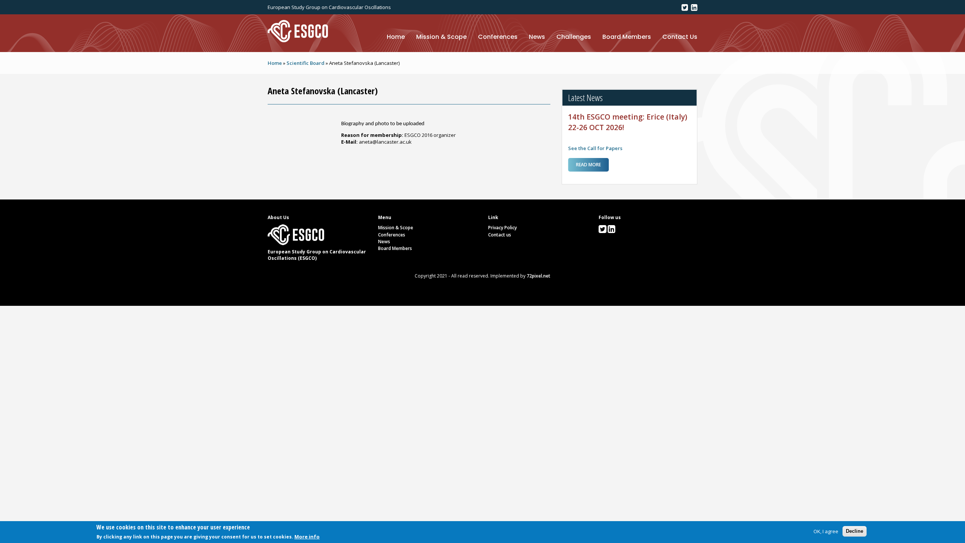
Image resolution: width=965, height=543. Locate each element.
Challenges (573, 36)
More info (307, 536)
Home (396, 36)
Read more (592, 166)
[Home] (298, 30)
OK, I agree (825, 531)
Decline (854, 531)
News (537, 36)
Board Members (626, 36)
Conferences (498, 36)
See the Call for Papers (595, 148)
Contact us (499, 235)
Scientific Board (305, 63)
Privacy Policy (502, 227)
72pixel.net (538, 276)
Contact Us (679, 36)
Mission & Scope (441, 36)
